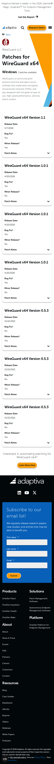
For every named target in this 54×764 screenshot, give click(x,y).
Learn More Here (27, 465)
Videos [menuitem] (5, 722)
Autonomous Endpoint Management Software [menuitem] (39, 609)
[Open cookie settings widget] (4, 759)
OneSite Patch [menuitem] (9, 598)
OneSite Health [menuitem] (9, 611)
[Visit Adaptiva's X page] (33, 493)
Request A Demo (37, 28)
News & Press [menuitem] (8, 638)
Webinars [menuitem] (6, 728)
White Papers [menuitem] (8, 734)
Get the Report (26, 17)
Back (8, 34)
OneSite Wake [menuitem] (8, 617)
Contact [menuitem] (6, 676)
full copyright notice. (18, 757)
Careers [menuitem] (5, 663)
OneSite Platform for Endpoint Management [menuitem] (39, 626)
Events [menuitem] (5, 644)
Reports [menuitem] (6, 715)
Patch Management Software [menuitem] (38, 600)
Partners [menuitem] (6, 657)
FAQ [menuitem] (4, 650)
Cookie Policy (10, 760)
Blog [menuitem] (4, 690)
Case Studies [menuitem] (8, 696)
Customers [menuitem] (7, 669)
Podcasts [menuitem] (6, 740)
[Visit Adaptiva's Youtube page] (25, 493)
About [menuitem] (5, 632)
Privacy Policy (39, 757)
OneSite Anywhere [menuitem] (11, 605)
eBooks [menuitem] (5, 709)
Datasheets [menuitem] (7, 703)
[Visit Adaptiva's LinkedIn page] (18, 493)
